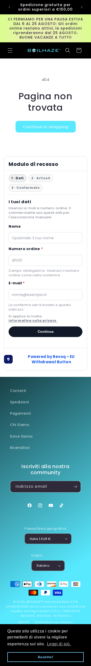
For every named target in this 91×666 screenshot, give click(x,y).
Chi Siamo (19, 424)
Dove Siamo (21, 436)
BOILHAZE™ (35, 602)
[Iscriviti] (75, 487)
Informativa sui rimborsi (54, 622)
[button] (10, 50)
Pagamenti (20, 413)
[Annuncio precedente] (9, 7)
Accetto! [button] (46, 657)
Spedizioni (19, 402)
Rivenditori (20, 447)
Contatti (18, 390)
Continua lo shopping (45, 126)
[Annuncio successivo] (81, 7)
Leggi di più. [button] (59, 644)
